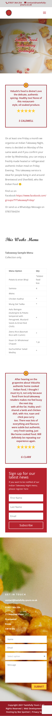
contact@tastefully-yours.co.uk (21, 600)
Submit (39, 686)
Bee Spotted (23, 712)
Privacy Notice (39, 712)
